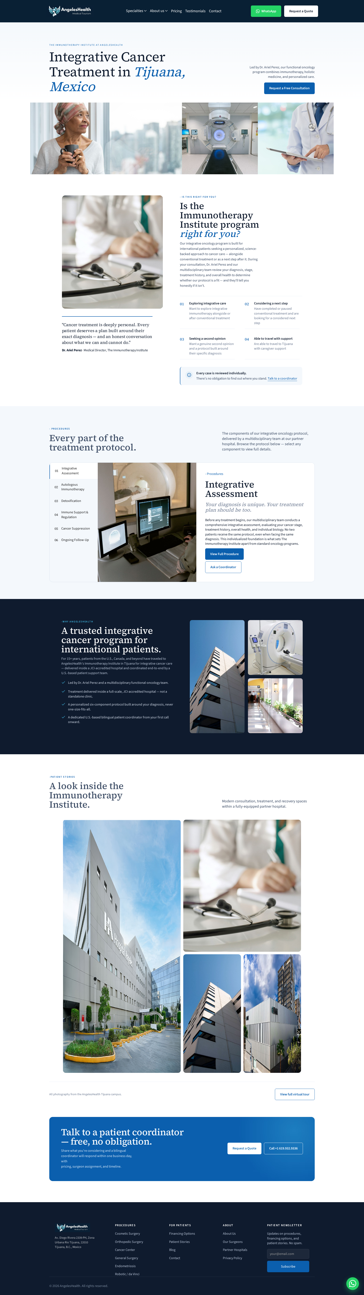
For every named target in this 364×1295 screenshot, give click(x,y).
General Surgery (126, 1258)
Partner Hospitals (235, 1250)
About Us (229, 1233)
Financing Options (182, 1233)
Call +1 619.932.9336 (283, 1148)
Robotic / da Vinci (127, 1274)
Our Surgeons (233, 1242)
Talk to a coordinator (282, 378)
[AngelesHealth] (70, 11)
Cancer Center (125, 1250)
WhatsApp (268, 11)
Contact (215, 11)
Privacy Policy (232, 1258)
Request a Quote (301, 11)
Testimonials (195, 11)
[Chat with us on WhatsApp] (352, 1283)
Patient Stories (179, 1242)
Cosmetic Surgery (127, 1233)
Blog (172, 1250)
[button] (136, 11)
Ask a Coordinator (223, 567)
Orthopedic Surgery (129, 1242)
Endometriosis (125, 1266)
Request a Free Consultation (289, 88)
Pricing (176, 11)
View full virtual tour (294, 1094)
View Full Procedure (224, 554)
